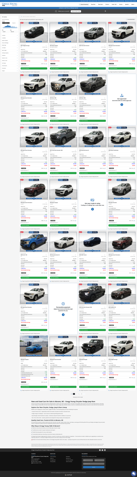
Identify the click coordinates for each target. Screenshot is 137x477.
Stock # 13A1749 (52, 148)
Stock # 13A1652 (52, 96)
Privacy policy (52, 461)
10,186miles (132, 204)
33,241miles (132, 360)
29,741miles (44, 99)
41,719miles (74, 360)
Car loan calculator (69, 459)
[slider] (2, 28)
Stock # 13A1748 (23, 305)
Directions (68, 456)
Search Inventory (84, 4)
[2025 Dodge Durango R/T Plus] (122, 346)
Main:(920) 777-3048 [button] (37, 461)
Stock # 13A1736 (111, 358)
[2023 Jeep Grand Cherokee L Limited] (122, 32)
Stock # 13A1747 (23, 201)
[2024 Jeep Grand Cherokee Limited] (34, 84)
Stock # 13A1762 (81, 96)
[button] (105, 1)
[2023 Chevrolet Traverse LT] (92, 32)
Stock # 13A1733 (81, 305)
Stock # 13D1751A (53, 253)
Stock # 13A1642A (82, 253)
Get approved (52, 459)
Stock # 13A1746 (23, 148)
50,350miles (103, 99)
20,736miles (132, 308)
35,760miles (103, 151)
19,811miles (74, 99)
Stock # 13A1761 (111, 44)
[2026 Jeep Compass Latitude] (34, 346)
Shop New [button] (93, 4)
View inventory (53, 456)
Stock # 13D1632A (111, 305)
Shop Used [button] (100, 4)
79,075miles (74, 151)
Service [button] (120, 4)
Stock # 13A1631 (52, 358)
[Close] (105, 11)
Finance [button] (107, 4)
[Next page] (84, 394)
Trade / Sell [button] (114, 4)
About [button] (132, 4)
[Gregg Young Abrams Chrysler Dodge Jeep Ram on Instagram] (102, 450)
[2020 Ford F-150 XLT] (34, 241)
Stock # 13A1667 (111, 253)
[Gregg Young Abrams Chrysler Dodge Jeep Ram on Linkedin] (104, 450)
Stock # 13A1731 (81, 148)
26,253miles (44, 151)
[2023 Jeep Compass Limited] (63, 189)
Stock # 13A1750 (52, 44)
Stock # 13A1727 (52, 201)
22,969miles (132, 256)
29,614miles (74, 47)
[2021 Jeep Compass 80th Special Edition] (63, 32)
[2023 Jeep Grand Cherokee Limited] (34, 136)
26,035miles (44, 256)
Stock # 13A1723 (23, 44)
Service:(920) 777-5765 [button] (37, 462)
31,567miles (74, 256)
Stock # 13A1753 (111, 201)
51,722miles (44, 308)
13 (81, 394)
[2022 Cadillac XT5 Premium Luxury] (122, 293)
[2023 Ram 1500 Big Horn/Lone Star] (63, 84)
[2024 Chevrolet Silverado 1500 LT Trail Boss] (92, 293)
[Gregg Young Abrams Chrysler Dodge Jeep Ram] (9, 4)
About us (52, 458)
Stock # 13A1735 (23, 253)
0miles (46, 360)
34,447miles (74, 204)
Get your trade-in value (76, 11)
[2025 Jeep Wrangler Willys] (92, 346)
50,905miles (44, 47)
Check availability (26, 68)
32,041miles (132, 47)
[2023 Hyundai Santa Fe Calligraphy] (63, 241)
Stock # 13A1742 (81, 44)
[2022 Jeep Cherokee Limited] (122, 189)
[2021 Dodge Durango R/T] (34, 32)
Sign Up (93, 467)
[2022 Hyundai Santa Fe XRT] (92, 136)
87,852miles (103, 308)
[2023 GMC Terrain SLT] (92, 241)
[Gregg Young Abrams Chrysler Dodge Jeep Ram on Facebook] (99, 450)
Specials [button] (127, 4)
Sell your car (68, 458)
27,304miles (44, 204)
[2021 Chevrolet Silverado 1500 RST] (63, 136)
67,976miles (132, 151)
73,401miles (103, 256)
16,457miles (103, 360)
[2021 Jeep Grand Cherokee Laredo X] (34, 293)
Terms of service (69, 461)
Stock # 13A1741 (111, 148)
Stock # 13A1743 (23, 96)
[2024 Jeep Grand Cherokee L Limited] (34, 189)
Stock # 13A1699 (81, 358)
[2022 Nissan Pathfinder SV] (122, 136)
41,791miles (103, 47)
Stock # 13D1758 (23, 358)
